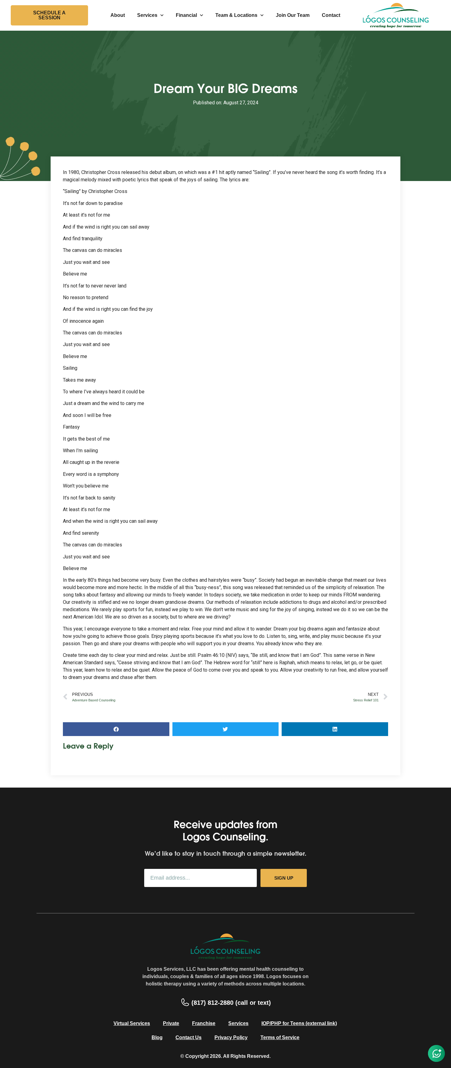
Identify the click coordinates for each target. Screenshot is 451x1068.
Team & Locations (236, 15)
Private (171, 1023)
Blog (157, 1037)
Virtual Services (132, 1023)
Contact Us (188, 1037)
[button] (116, 729)
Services (147, 15)
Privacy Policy (231, 1037)
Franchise (203, 1023)
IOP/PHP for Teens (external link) (299, 1023)
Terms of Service (279, 1037)
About (117, 15)
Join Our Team (293, 15)
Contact (331, 15)
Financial (186, 15)
